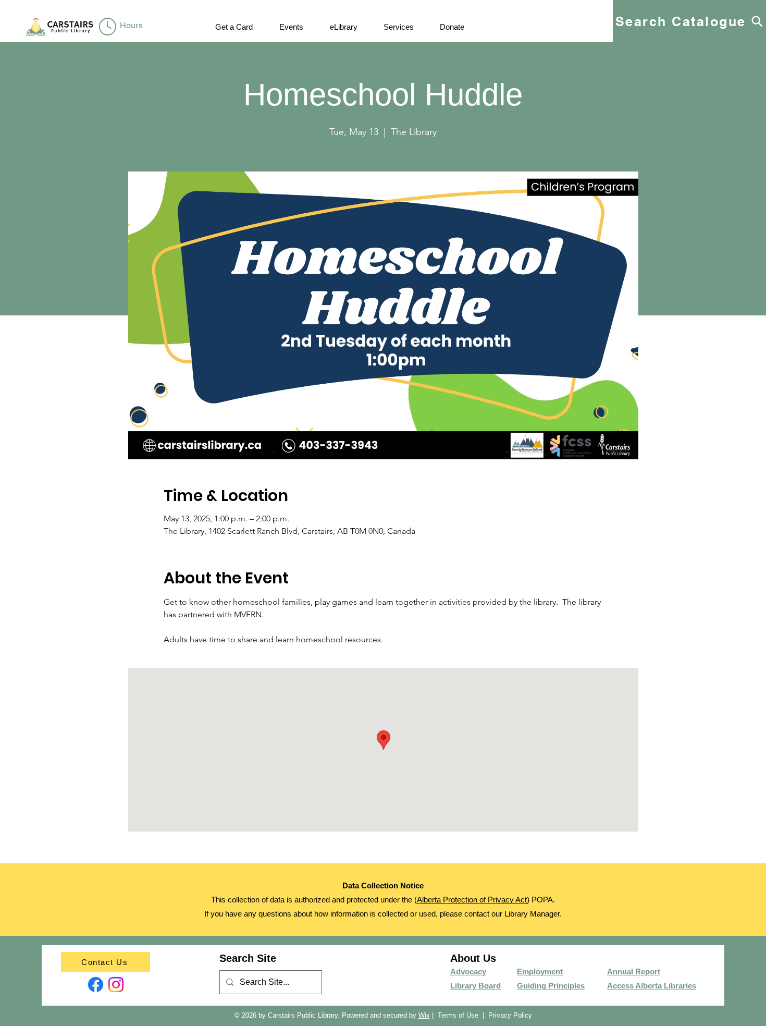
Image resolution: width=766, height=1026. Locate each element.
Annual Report (633, 971)
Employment (540, 971)
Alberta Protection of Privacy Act (472, 899)
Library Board (475, 985)
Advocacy (468, 971)
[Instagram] (116, 984)
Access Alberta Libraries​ (651, 985)
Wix (424, 1015)
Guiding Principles (551, 985)
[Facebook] (95, 984)
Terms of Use (458, 1015)
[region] (123, 27)
